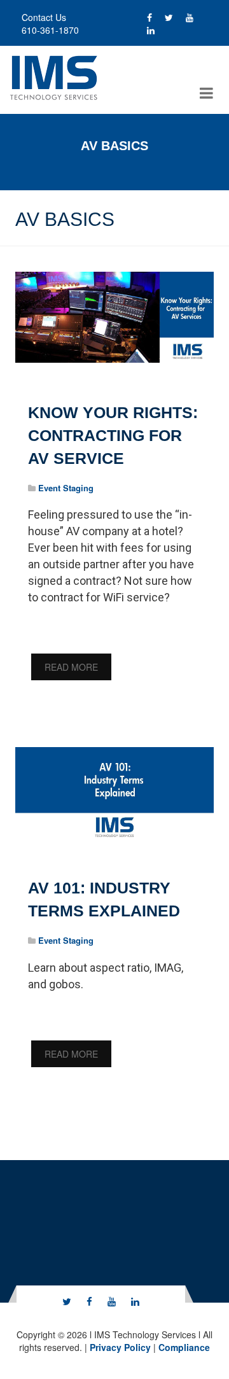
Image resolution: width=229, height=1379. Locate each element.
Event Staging (66, 488)
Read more (71, 667)
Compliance (184, 1347)
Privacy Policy (120, 1347)
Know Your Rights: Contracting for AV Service (113, 435)
